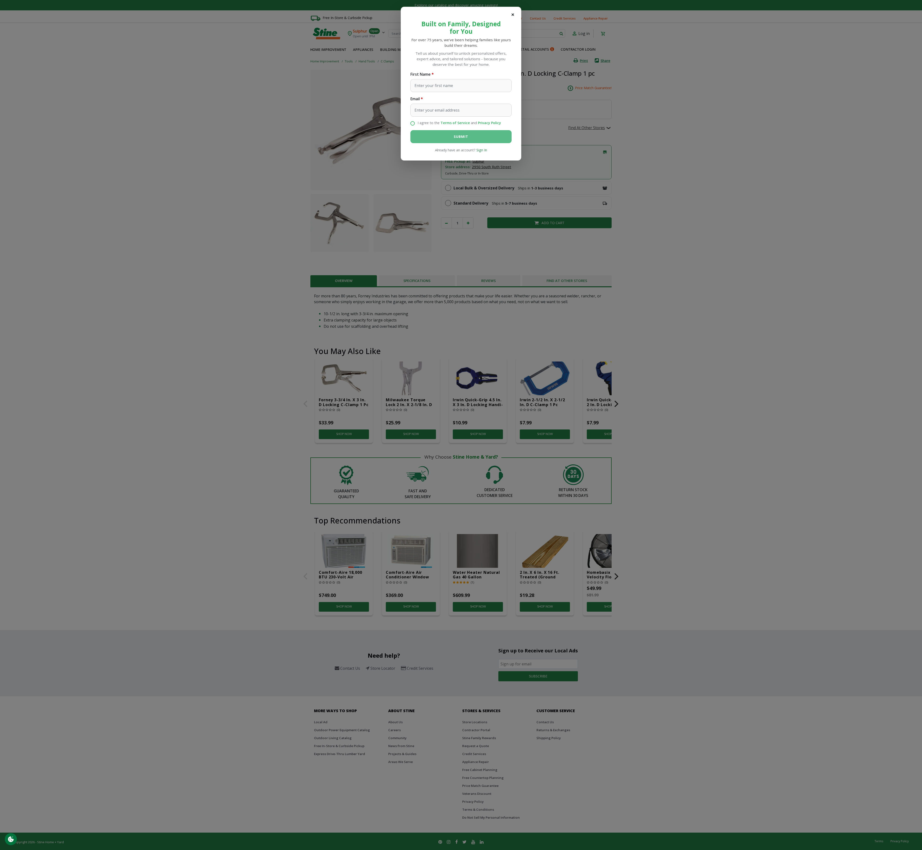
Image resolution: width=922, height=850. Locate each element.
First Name (420, 74)
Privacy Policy (489, 122)
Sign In (481, 150)
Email (415, 98)
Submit (461, 136)
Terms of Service (455, 122)
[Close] (512, 14)
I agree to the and (459, 122)
